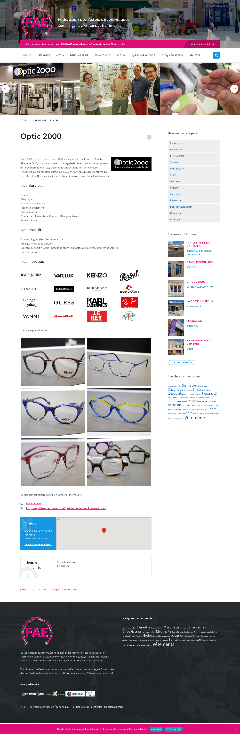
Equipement (185, 397)
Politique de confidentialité (87, 706)
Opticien (25, 145)
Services (174, 162)
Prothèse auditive (73, 589)
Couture (198, 394)
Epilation (176, 397)
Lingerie (178, 401)
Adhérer (195, 55)
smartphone (181, 414)
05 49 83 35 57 (33, 503)
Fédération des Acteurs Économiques (94, 19)
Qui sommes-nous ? (143, 55)
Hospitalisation (207, 397)
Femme (192, 397)
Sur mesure (207, 414)
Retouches (190, 409)
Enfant (170, 397)
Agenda (121, 55)
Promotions (102, 55)
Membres (44, 55)
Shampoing (172, 414)
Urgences (180, 419)
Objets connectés (209, 401)
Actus (60, 55)
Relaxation (182, 409)
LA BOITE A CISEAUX (200, 301)
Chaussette (188, 390)
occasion (174, 404)
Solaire (195, 414)
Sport (201, 414)
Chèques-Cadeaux (172, 55)
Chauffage (175, 389)
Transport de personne (136, 645)
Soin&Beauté (177, 168)
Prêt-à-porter (177, 155)
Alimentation (176, 149)
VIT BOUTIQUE (196, 282)
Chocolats (175, 393)
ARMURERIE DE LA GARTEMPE (198, 244)
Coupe (192, 394)
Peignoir (195, 405)
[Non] (236, 729)
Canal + (206, 386)
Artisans (174, 187)
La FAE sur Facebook (203, 44)
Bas (180, 386)
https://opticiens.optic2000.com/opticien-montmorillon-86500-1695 (66, 508)
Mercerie (184, 401)
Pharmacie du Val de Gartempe (199, 342)
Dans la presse (79, 55)
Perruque (201, 405)
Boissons (199, 386)
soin (189, 413)
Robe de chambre (201, 409)
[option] (40, 89)
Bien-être (189, 385)
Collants (186, 394)
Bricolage (175, 219)
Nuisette (200, 401)
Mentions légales (113, 706)
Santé (34, 145)
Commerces (176, 143)
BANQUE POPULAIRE (200, 262)
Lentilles (27, 589)
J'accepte (156, 729)
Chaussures (201, 389)
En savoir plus (173, 729)
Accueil (28, 55)
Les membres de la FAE (47, 120)
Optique (55, 589)
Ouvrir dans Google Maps (38, 544)
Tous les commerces (181, 362)
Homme (199, 397)
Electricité (209, 393)
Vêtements (195, 418)
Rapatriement (173, 409)
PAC (189, 405)
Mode (192, 400)
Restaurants (176, 200)
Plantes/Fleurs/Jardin (181, 206)
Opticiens (175, 181)
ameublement (173, 386)
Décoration (176, 213)
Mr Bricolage (194, 321)
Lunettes (41, 589)
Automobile (176, 194)
